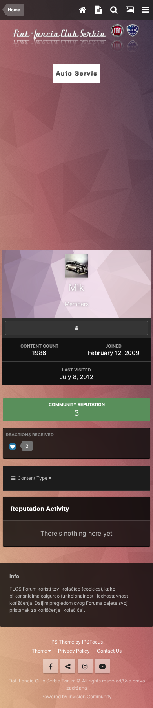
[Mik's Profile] (76, 328)
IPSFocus (92, 642)
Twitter (67, 666)
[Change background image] (129, 10)
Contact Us (109, 651)
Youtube (102, 666)
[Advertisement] (76, 164)
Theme (40, 651)
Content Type (32, 478)
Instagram (85, 666)
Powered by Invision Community (76, 696)
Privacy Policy (74, 651)
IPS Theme (62, 642)
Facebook (50, 666)
